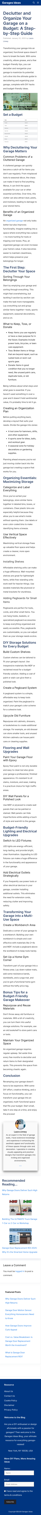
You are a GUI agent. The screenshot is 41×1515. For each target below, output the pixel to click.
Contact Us (9, 1396)
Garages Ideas (11, 2)
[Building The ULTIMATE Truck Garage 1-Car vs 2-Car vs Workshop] (20, 1214)
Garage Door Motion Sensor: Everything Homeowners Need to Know (19, 1314)
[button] (34, 2)
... (20, 1165)
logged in (19, 1271)
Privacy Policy (11, 1410)
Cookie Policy (10, 1400)
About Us (8, 1391)
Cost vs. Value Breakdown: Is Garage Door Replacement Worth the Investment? (18, 1341)
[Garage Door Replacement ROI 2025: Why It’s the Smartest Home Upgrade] (20, 1243)
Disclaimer (9, 1405)
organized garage (14, 220)
